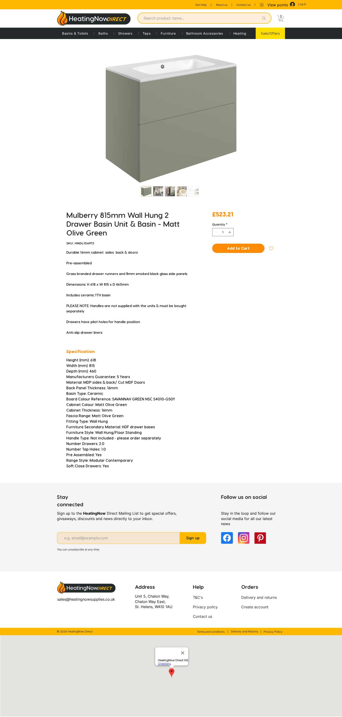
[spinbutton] (222, 232)
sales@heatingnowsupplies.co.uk (86, 599)
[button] (281, 18)
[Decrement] (215, 232)
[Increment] (230, 232)
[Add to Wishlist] (271, 248)
